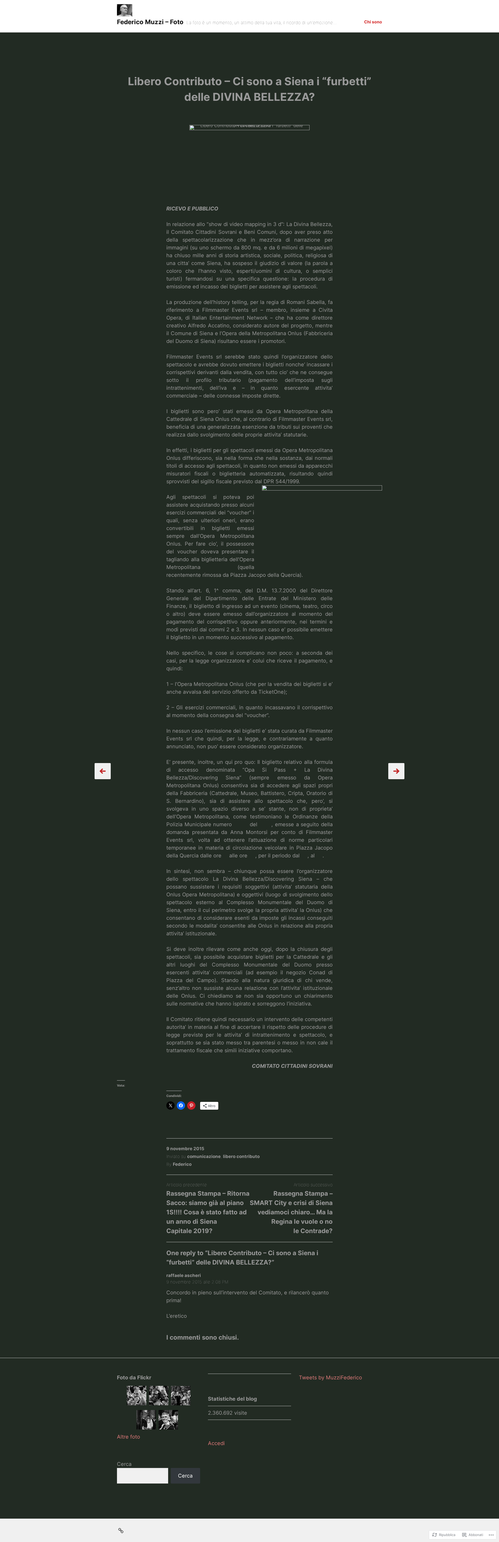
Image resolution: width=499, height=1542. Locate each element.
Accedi (216, 1443)
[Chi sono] (121, 1530)
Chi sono (373, 21)
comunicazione (204, 1156)
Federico (182, 1164)
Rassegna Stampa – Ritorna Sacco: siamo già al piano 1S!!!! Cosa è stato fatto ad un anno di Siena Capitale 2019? (208, 1212)
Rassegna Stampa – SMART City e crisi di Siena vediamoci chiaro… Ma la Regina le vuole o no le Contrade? (291, 1212)
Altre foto (128, 1437)
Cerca (124, 1464)
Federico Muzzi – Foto (150, 22)
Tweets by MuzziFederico (330, 1377)
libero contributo (241, 1156)
